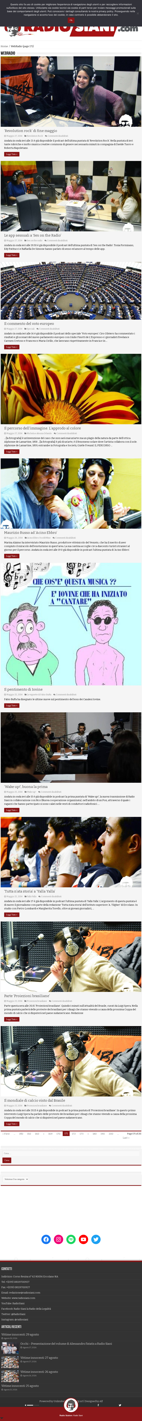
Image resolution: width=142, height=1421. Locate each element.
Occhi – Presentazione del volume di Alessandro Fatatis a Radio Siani (66, 1343)
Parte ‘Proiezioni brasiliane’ (27, 996)
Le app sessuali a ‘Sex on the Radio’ (32, 235)
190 (103, 1133)
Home (4, 46)
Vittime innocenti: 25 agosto (20, 1386)
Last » (126, 1137)
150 (29, 1133)
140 (21, 1133)
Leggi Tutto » (11, 154)
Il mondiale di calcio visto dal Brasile (34, 1100)
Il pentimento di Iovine (23, 689)
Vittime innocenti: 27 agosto (39, 1357)
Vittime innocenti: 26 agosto (39, 1371)
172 (74, 1133)
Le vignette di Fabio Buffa (39, 694)
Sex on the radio (34, 240)
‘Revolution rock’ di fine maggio (30, 131)
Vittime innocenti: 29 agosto (20, 1334)
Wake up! (31, 792)
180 (95, 1133)
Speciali (30, 329)
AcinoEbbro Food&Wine (39, 538)
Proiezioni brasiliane (37, 1001)
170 (58, 1133)
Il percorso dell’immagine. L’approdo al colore (42, 428)
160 (37, 1133)
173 (81, 1133)
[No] (137, 13)
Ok (71, 20)
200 (111, 1133)
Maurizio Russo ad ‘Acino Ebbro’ (30, 533)
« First (6, 1133)
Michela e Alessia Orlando (39, 433)
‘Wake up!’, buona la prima (26, 787)
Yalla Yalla (31, 896)
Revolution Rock (35, 136)
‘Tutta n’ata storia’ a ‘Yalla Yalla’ (29, 891)
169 (50, 1133)
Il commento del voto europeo (29, 324)
